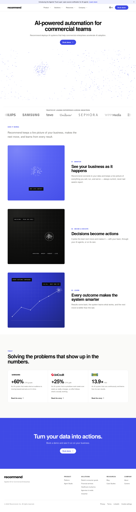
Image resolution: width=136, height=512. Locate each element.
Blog (108, 480)
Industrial (84, 494)
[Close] (134, 2)
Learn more (93, 2)
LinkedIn (116, 504)
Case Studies (111, 483)
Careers (127, 483)
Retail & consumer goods (89, 480)
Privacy (102, 504)
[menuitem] (47, 7)
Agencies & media (87, 490)
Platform (67, 480)
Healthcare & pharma (88, 487)
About (126, 480)
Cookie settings (126, 504)
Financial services (87, 483)
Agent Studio (68, 483)
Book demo (66, 42)
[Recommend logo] (13, 477)
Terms (109, 504)
